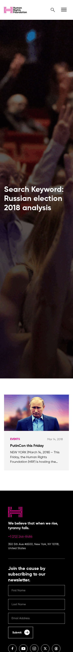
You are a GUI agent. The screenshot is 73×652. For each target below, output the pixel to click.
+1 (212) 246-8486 (20, 536)
